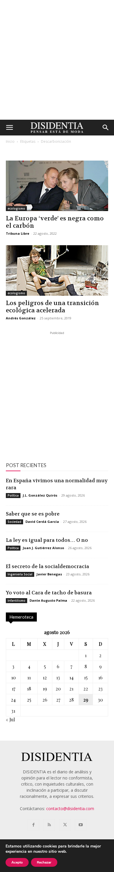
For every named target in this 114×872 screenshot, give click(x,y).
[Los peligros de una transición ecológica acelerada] (57, 270)
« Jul (10, 719)
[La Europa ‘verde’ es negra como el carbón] (57, 186)
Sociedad (14, 522)
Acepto (17, 862)
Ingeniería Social (20, 574)
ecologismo (16, 208)
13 (58, 677)
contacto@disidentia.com (70, 808)
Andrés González (21, 318)
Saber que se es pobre (33, 514)
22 (85, 688)
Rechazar (44, 862)
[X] (65, 825)
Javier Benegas (49, 574)
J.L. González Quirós (40, 495)
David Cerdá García (42, 521)
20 (58, 688)
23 (100, 688)
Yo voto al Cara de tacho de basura (49, 592)
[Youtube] (81, 825)
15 (86, 677)
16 (100, 677)
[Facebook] (33, 825)
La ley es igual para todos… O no (47, 540)
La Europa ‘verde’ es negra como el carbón (55, 222)
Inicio (10, 141)
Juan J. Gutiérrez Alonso (43, 548)
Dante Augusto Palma (48, 600)
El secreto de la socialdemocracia (47, 566)
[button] (9, 127)
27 (58, 700)
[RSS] (49, 825)
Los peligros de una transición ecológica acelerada (52, 306)
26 (44, 700)
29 (85, 700)
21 (71, 688)
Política (13, 495)
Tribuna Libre (17, 233)
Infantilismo (16, 600)
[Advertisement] (57, 60)
